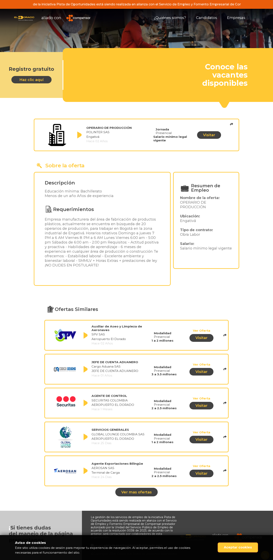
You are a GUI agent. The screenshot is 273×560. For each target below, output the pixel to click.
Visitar (209, 135)
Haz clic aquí (31, 79)
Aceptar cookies (238, 547)
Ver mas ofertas (136, 492)
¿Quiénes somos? (170, 17)
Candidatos (206, 17)
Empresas (236, 17)
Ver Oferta (201, 330)
